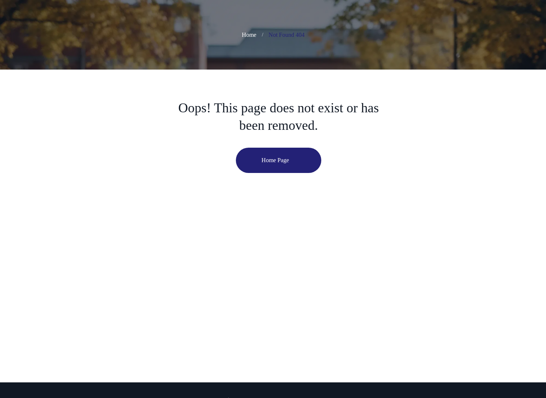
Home (249, 35)
